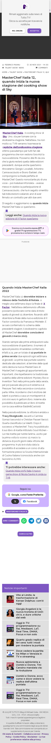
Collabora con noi (31, 734)
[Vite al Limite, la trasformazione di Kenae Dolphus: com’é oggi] (10, 599)
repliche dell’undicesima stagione (22, 147)
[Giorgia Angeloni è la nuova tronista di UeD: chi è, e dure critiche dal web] (10, 613)
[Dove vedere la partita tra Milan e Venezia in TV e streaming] (10, 653)
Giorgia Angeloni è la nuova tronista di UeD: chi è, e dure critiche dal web (29, 613)
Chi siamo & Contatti (12, 734)
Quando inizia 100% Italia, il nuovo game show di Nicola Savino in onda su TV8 (26, 474)
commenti (43, 68)
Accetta (34, 31)
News (21, 68)
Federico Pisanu (12, 65)
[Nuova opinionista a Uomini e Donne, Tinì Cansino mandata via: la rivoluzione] (10, 666)
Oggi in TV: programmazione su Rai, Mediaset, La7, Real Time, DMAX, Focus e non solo (28, 628)
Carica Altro (25, 534)
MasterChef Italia (13, 132)
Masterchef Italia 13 (16, 512)
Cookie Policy (19, 737)
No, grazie (17, 31)
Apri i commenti (11, 521)
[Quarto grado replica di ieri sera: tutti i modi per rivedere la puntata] (10, 642)
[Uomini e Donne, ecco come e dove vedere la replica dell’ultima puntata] (10, 680)
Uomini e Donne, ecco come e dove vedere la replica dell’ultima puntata (30, 680)
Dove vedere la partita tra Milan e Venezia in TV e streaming (29, 653)
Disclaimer (32, 737)
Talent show (11, 68)
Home (4, 72)
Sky (5, 136)
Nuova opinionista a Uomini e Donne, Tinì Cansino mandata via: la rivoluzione (29, 666)
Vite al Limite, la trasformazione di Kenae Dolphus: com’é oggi (30, 599)
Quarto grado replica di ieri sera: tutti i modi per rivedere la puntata (30, 642)
